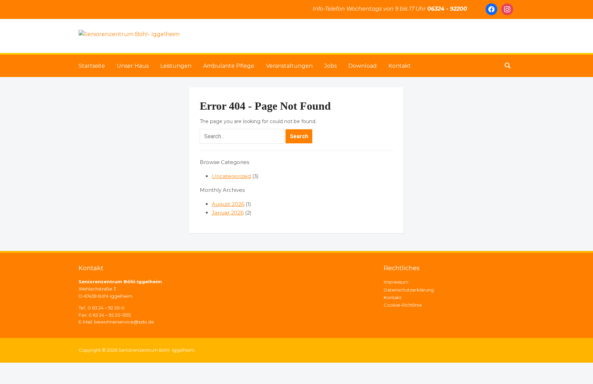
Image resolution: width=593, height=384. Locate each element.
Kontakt (399, 66)
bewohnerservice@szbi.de (124, 322)
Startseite (92, 66)
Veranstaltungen (289, 66)
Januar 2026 (228, 212)
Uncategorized (231, 176)
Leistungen (175, 66)
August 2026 (228, 204)
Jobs (330, 66)
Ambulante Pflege (228, 66)
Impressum (396, 282)
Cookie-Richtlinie (403, 305)
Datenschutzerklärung (409, 290)
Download (362, 66)
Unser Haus (133, 66)
